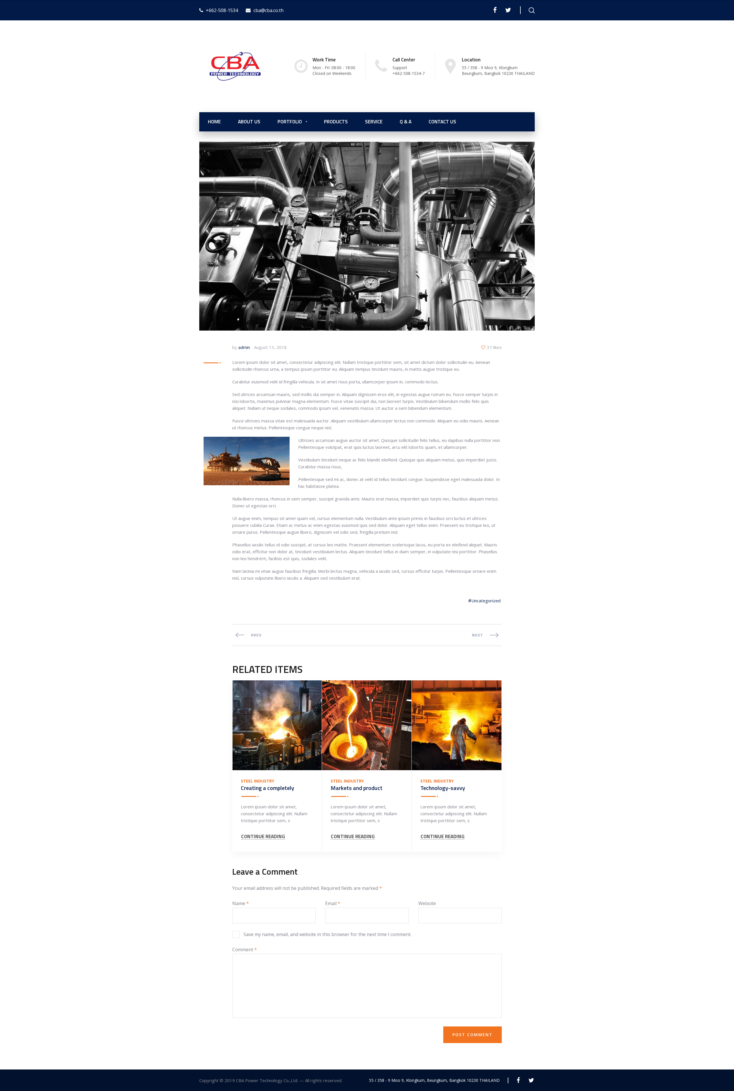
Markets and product (356, 787)
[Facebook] (495, 10)
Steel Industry (257, 781)
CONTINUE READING (263, 836)
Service (373, 121)
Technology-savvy (442, 787)
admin (244, 347)
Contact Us (442, 121)
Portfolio (290, 121)
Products (336, 121)
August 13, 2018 (270, 347)
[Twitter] (508, 10)
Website (427, 903)
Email (332, 903)
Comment (244, 949)
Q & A (405, 121)
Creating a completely (267, 787)
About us (249, 121)
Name (240, 903)
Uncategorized (486, 600)
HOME (214, 121)
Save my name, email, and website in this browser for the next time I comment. (327, 934)
